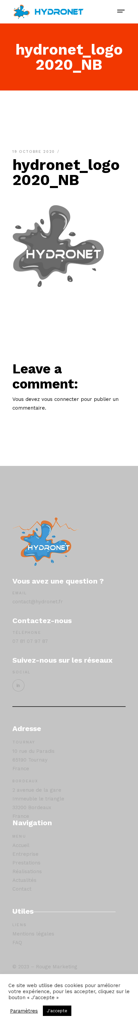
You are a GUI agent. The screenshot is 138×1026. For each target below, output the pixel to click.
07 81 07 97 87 (30, 641)
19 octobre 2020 (34, 151)
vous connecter (60, 399)
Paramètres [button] (24, 1011)
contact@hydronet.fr (37, 602)
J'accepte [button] (57, 1010)
